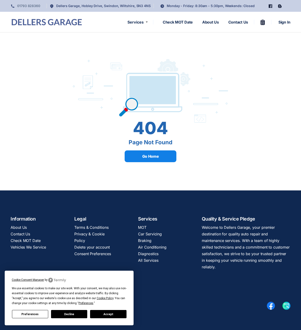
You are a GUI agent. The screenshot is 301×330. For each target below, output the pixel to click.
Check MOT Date (178, 22)
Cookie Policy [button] (105, 298)
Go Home (150, 156)
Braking (144, 240)
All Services (148, 260)
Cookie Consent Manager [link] (28, 280)
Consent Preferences (92, 253)
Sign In (284, 22)
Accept (108, 314)
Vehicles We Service (28, 247)
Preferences (30, 314)
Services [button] (135, 22)
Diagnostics (148, 253)
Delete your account (92, 247)
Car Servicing (150, 234)
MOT (142, 227)
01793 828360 (28, 6)
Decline (69, 314)
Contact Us (238, 22)
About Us (210, 22)
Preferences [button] (86, 303)
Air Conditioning (152, 247)
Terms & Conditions (91, 227)
